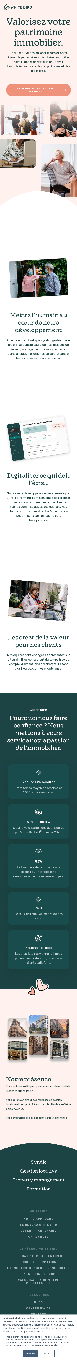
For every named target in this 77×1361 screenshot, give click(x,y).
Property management (38, 1180)
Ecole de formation (38, 1262)
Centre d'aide (38, 1308)
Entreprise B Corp (39, 1274)
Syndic (39, 1162)
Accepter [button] (30, 1353)
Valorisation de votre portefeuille (38, 1282)
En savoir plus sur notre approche (35, 90)
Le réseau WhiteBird (38, 1224)
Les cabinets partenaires (38, 1256)
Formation (38, 1189)
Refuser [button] (47, 1353)
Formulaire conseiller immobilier (38, 1268)
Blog (38, 1302)
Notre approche (38, 1218)
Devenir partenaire (38, 1230)
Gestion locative (38, 1171)
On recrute (38, 1236)
